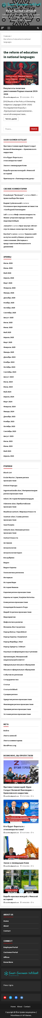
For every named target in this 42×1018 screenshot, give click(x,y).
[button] (2, 28)
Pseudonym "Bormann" (14, 195)
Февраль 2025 (9, 347)
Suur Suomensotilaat (21, 11)
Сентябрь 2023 (10, 431)
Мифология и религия (13, 622)
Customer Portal (11, 952)
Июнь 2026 (8, 268)
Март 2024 (8, 401)
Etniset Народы (10, 485)
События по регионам (13, 674)
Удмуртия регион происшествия (18, 699)
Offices (6, 957)
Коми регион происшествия (16, 602)
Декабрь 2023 (9, 416)
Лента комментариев (13, 740)
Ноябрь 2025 (9, 302)
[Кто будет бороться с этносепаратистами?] (21, 811)
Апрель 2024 (9, 396)
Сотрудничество (11, 679)
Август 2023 (8, 436)
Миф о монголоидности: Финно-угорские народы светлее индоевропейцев (20, 217)
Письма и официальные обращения (19, 669)
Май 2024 (7, 392)
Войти (6, 730)
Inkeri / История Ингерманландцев (19, 498)
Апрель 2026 (9, 278)
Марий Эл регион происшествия (17, 612)
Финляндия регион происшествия (18, 704)
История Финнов (11, 587)
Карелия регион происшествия (17, 592)
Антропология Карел (13, 552)
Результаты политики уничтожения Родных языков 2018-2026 (21, 73)
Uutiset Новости (12, 79)
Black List (8, 472)
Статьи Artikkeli (11, 82)
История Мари (10, 582)
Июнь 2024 (8, 387)
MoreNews (15, 1015)
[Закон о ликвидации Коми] (21, 848)
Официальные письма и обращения (19, 664)
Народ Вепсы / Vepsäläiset (15, 632)
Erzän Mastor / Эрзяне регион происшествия (16, 479)
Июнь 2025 (8, 327)
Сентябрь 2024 (10, 372)
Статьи (22, 79)
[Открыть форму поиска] (38, 28)
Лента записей (10, 735)
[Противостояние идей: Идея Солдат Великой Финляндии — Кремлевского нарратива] (21, 772)
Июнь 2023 (8, 446)
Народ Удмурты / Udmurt (14, 646)
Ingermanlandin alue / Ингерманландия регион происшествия (20, 492)
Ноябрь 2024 (9, 362)
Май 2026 (7, 273)
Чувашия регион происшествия (17, 709)
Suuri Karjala (9, 525)
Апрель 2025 (9, 337)
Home (6, 921)
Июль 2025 (8, 322)
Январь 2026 (9, 293)
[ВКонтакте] (21, 997)
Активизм (8, 543)
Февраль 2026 (9, 288)
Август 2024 (8, 377)
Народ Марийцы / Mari (13, 641)
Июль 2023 (8, 441)
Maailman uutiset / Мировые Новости (19, 76)
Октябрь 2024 (9, 367)
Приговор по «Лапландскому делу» (19, 178)
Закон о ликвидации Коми (15, 165)
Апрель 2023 (9, 456)
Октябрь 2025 (9, 307)
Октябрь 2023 (9, 426)
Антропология (10, 548)
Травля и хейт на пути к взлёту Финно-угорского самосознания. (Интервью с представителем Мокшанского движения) (20, 240)
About (6, 926)
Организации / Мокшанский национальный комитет (15, 658)
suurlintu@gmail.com (12, 97)
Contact (7, 931)
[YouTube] (5, 997)
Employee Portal (11, 947)
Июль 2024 (8, 382)
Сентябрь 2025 (10, 312)
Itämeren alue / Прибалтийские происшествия (17, 505)
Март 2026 (8, 283)
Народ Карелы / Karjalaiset (15, 637)
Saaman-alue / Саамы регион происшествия (16, 518)
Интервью (8, 577)
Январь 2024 (9, 411)
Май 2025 (7, 332)
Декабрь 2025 (9, 298)
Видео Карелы (10, 567)
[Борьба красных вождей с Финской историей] (21, 881)
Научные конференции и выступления (20, 651)
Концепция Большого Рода (16, 607)
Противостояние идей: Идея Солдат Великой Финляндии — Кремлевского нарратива (20, 149)
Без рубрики (9, 557)
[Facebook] (16, 997)
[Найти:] (17, 129)
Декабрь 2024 (9, 357)
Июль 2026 (8, 263)
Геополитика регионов (14, 572)
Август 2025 (8, 317)
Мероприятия (10, 617)
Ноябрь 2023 (9, 421)
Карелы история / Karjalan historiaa (19, 597)
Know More (8, 962)
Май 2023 (7, 451)
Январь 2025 (9, 352)
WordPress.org (10, 745)
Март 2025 (8, 342)
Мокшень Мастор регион (14, 627)
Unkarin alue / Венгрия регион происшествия (16, 531)
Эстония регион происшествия (17, 714)
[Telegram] (10, 997)
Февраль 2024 (9, 406)
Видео (6, 562)
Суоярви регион (11, 694)
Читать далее (12, 118)
